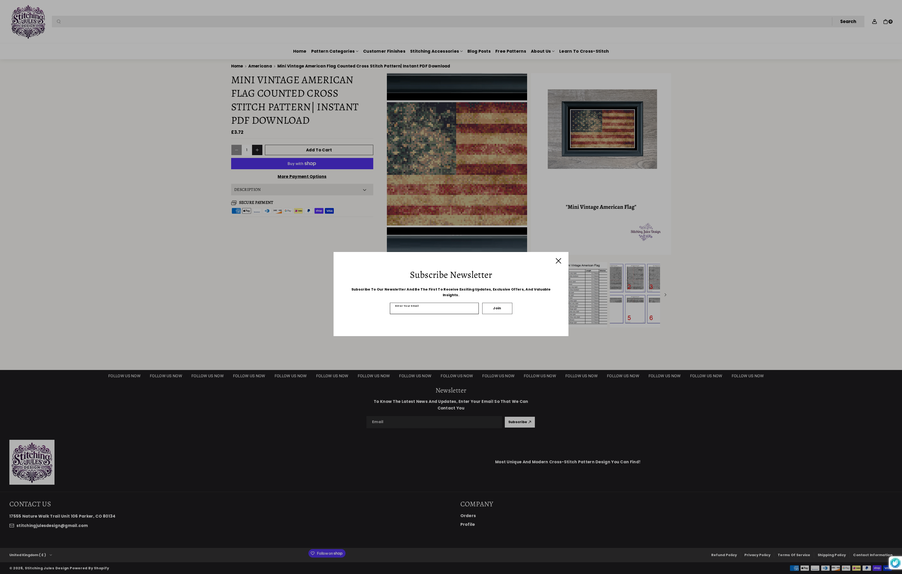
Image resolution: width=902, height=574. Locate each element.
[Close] (558, 261)
